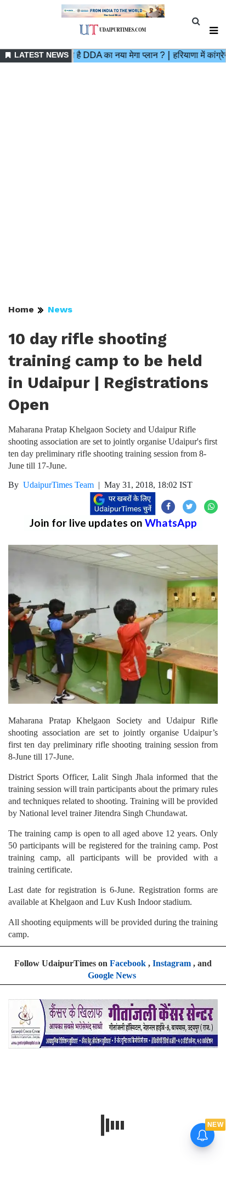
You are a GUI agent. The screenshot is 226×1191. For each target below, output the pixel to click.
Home (21, 309)
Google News (112, 975)
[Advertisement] (113, 184)
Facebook (128, 963)
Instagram (171, 963)
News (60, 309)
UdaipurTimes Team (58, 484)
